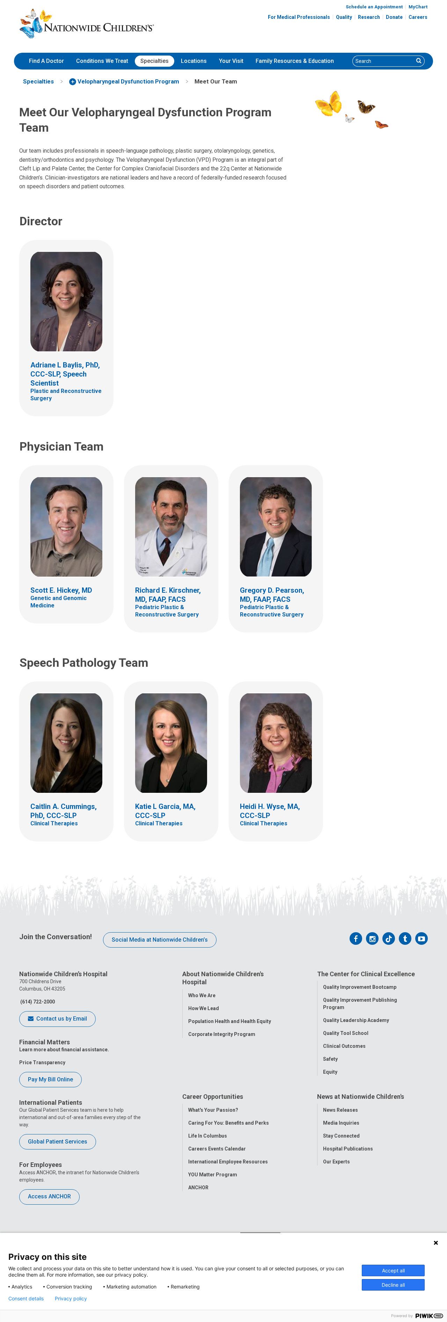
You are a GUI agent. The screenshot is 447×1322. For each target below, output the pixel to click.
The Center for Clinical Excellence (366, 974)
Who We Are (201, 995)
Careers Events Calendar (217, 1149)
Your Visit (231, 61)
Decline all (393, 1285)
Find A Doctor (46, 61)
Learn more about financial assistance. (64, 1049)
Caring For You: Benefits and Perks (228, 1123)
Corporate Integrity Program (221, 1034)
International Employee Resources (228, 1161)
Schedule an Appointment (374, 7)
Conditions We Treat (102, 61)
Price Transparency (42, 1062)
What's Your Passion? (213, 1110)
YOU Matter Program (212, 1174)
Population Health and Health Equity (229, 1021)
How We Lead (203, 1008)
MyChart (418, 7)
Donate (394, 17)
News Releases (340, 1110)
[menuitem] (46, 61)
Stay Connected (341, 1136)
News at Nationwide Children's (360, 1096)
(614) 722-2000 (37, 1002)
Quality (344, 17)
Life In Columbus (207, 1136)
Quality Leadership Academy (356, 1020)
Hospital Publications (348, 1149)
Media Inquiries (341, 1123)
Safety (330, 1059)
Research (369, 17)
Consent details (26, 1298)
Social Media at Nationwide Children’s (160, 939)
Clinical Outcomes (344, 1046)
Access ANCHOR (49, 1196)
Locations (194, 61)
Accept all (393, 1270)
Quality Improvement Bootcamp (359, 987)
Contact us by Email (61, 1018)
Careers (418, 17)
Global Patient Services (57, 1141)
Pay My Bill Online (50, 1079)
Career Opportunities (212, 1096)
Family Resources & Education (295, 61)
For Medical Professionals (299, 17)
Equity (330, 1072)
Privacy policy (71, 1298)
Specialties (154, 61)
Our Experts (336, 1161)
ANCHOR (198, 1187)
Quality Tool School (345, 1033)
